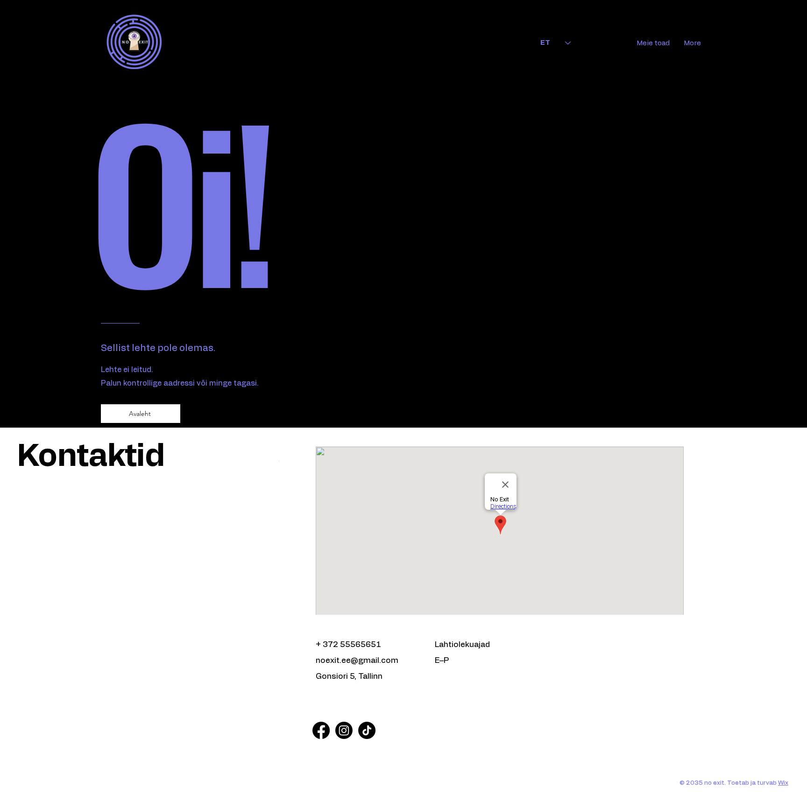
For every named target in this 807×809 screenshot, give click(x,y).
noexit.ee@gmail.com (357, 660)
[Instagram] (344, 730)
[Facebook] (321, 730)
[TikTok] (366, 730)
